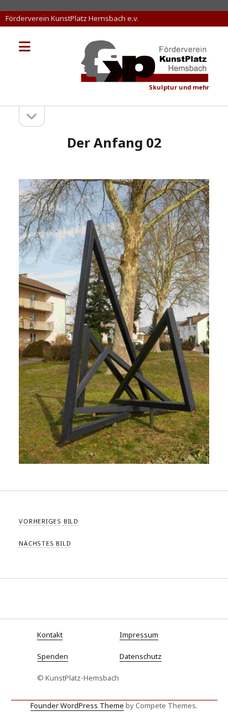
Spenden (52, 656)
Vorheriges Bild (49, 521)
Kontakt (50, 635)
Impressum (139, 635)
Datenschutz (141, 656)
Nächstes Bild (45, 543)
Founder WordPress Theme (77, 705)
